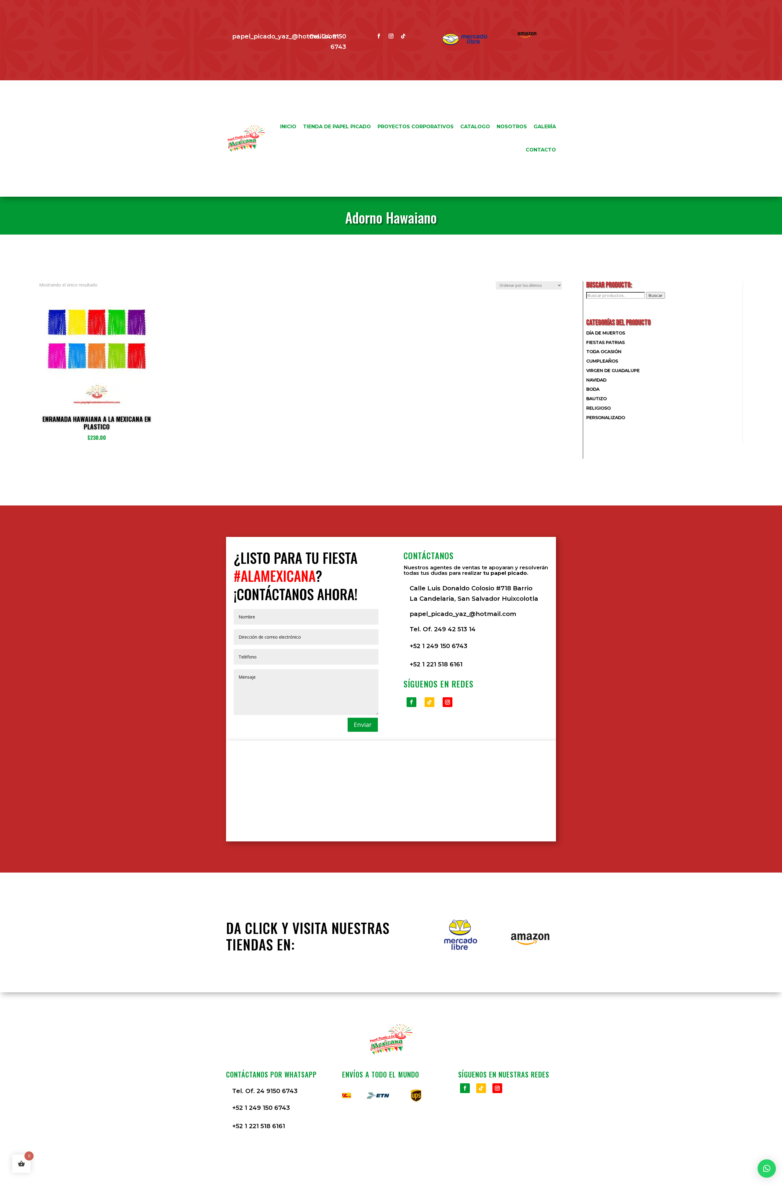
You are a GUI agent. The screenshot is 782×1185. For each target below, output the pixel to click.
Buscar (656, 295)
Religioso (598, 408)
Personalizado (605, 417)
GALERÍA (545, 126)
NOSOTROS (512, 126)
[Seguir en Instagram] (391, 36)
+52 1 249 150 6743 (438, 646)
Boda (592, 389)
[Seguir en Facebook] (379, 36)
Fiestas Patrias (605, 342)
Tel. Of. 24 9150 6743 (265, 1091)
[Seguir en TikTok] (403, 36)
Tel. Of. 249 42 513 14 (443, 629)
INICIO (288, 126)
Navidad (596, 380)
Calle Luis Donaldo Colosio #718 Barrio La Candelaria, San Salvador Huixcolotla (474, 593)
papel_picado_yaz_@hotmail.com (285, 36)
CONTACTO (541, 150)
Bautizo (596, 398)
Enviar (363, 724)
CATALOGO (475, 126)
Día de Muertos (605, 333)
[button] (767, 1168)
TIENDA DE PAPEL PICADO (337, 126)
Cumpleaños (602, 361)
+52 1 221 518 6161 (436, 664)
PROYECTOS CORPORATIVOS (416, 126)
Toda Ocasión (603, 351)
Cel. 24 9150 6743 (327, 41)
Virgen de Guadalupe (613, 370)
